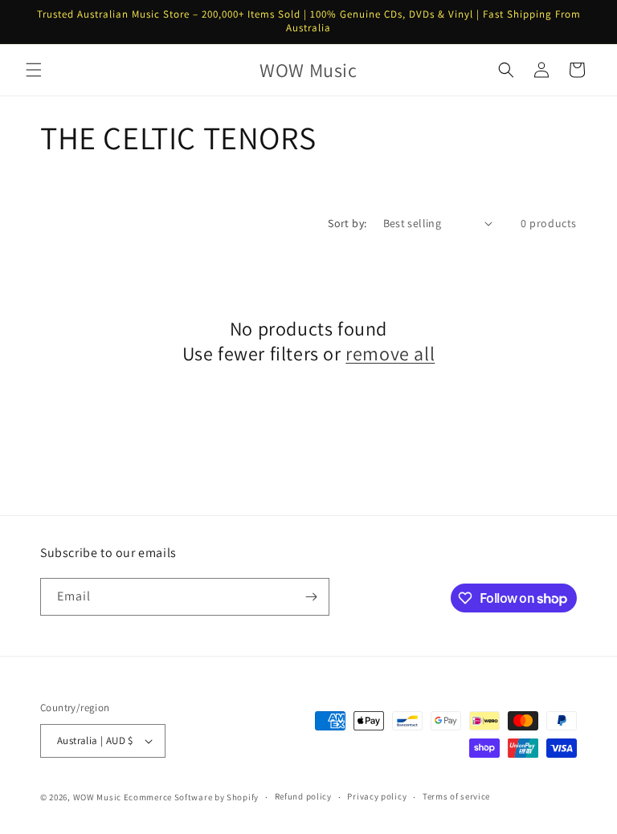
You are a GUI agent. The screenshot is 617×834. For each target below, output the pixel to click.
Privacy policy (377, 796)
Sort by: (347, 223)
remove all (390, 353)
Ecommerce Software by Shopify (191, 797)
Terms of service (456, 796)
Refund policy (303, 796)
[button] (33, 69)
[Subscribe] (311, 597)
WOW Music (97, 797)
